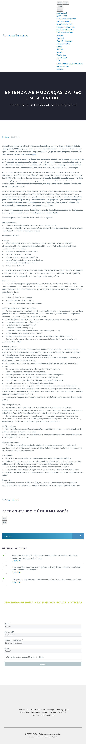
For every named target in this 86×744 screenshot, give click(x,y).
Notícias (60, 69)
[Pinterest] (10, 531)
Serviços (60, 35)
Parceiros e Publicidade (65, 30)
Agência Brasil (13, 500)
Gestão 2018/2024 (63, 21)
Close (60, 6)
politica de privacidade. (35, 657)
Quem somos (62, 16)
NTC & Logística (63, 66)
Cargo (7, 648)
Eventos (60, 49)
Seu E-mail (9, 632)
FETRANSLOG (62, 58)
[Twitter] (7, 531)
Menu (60, 3)
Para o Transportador (65, 41)
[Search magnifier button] (81, 536)
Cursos (59, 46)
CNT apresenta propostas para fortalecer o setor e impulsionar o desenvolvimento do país (46, 580)
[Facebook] (4, 531)
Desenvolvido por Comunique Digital (43, 737)
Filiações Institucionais (66, 27)
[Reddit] (20, 531)
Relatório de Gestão (64, 24)
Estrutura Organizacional (66, 18)
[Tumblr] (13, 531)
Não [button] (4, 522)
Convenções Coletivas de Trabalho (70, 63)
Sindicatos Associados (65, 32)
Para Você (60, 38)
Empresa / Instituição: (14, 640)
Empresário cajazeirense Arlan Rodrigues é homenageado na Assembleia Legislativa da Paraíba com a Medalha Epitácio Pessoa (45, 556)
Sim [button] (4, 519)
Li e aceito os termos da (26, 657)
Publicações (61, 55)
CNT (58, 61)
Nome (7, 624)
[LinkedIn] (17, 531)
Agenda (59, 52)
